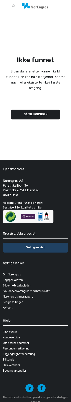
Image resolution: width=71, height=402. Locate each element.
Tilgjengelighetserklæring (19, 354)
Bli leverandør (11, 365)
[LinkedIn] (29, 388)
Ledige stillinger (13, 302)
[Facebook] (41, 388)
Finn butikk (10, 332)
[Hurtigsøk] (13, 6)
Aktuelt (8, 307)
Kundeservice (11, 337)
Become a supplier (14, 370)
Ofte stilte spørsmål (16, 343)
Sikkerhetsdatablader (17, 285)
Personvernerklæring (16, 348)
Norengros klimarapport (18, 296)
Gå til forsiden (36, 114)
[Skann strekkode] (66, 5)
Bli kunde (8, 359)
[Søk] (55, 5)
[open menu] (4, 6)
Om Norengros (12, 274)
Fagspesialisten (13, 280)
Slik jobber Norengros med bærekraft (26, 291)
